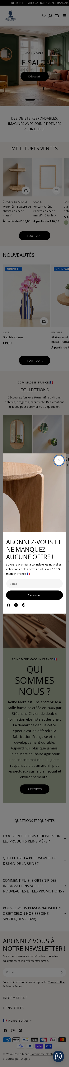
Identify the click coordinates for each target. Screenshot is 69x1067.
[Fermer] (59, 460)
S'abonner (34, 595)
